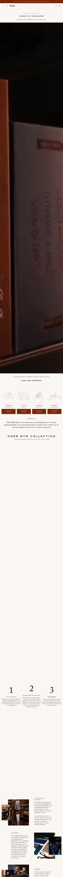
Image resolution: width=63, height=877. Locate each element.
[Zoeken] (7, 5)
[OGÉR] (12, 6)
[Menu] (3, 6)
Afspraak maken (9, 411)
